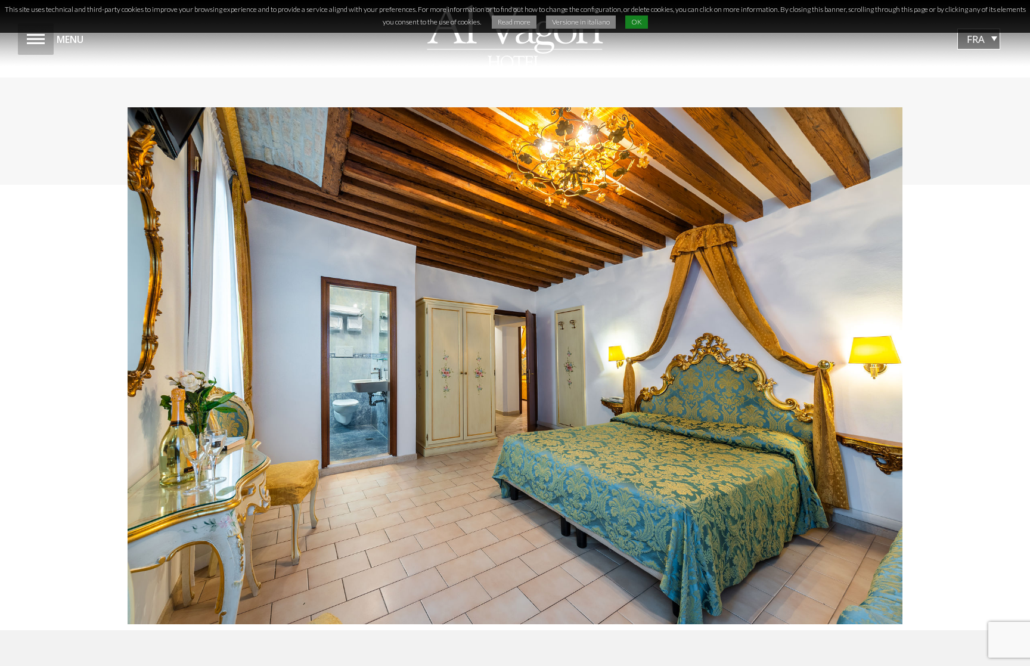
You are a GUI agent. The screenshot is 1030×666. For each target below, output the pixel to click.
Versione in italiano (581, 21)
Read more (514, 21)
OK (636, 21)
